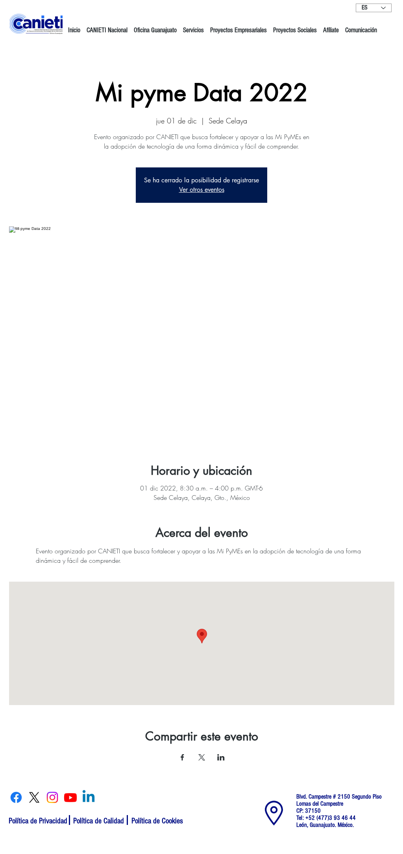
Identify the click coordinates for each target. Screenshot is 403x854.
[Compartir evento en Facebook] (182, 757)
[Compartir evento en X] (201, 757)
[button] (107, 26)
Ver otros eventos (201, 189)
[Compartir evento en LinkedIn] (221, 757)
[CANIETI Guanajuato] (16, 797)
